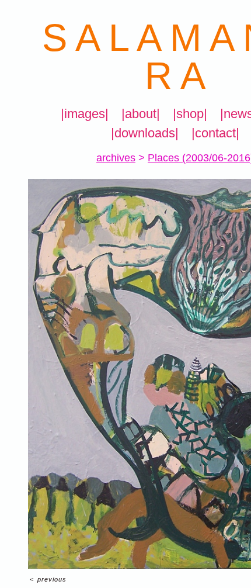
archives (115, 158)
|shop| (190, 113)
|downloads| (145, 133)
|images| (85, 113)
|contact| (215, 133)
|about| (140, 113)
